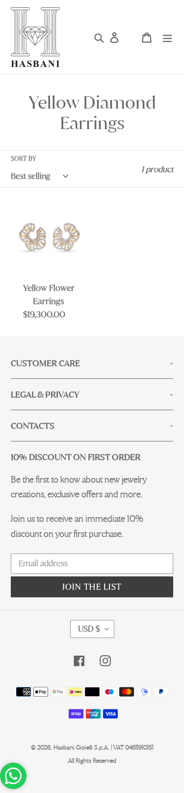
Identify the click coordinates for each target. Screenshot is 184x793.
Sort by (23, 158)
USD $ (89, 629)
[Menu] (167, 37)
